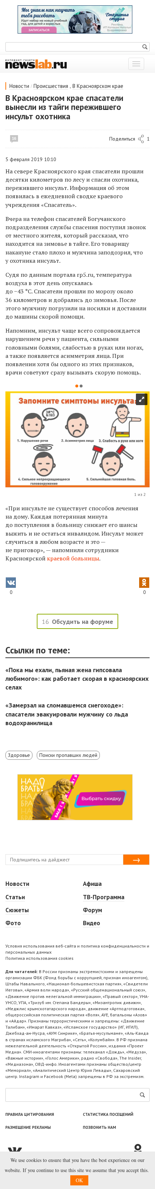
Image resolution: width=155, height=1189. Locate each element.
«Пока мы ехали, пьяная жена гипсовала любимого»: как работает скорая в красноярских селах (77, 678)
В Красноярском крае (97, 86)
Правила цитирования (29, 1114)
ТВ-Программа (103, 897)
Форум (92, 910)
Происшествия (51, 86)
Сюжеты (17, 910)
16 (14, 138)
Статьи (15, 897)
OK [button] (79, 1180)
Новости (19, 86)
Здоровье (19, 755)
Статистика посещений (108, 1114)
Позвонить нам (99, 1127)
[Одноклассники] (141, 1150)
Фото (13, 923)
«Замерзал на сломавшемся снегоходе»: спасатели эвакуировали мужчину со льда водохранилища (66, 714)
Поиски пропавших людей (68, 755)
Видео (91, 923)
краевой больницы (73, 558)
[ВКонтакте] (68, 1150)
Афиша (92, 884)
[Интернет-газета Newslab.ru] (36, 63)
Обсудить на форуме (82, 621)
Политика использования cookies (39, 958)
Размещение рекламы (28, 1127)
